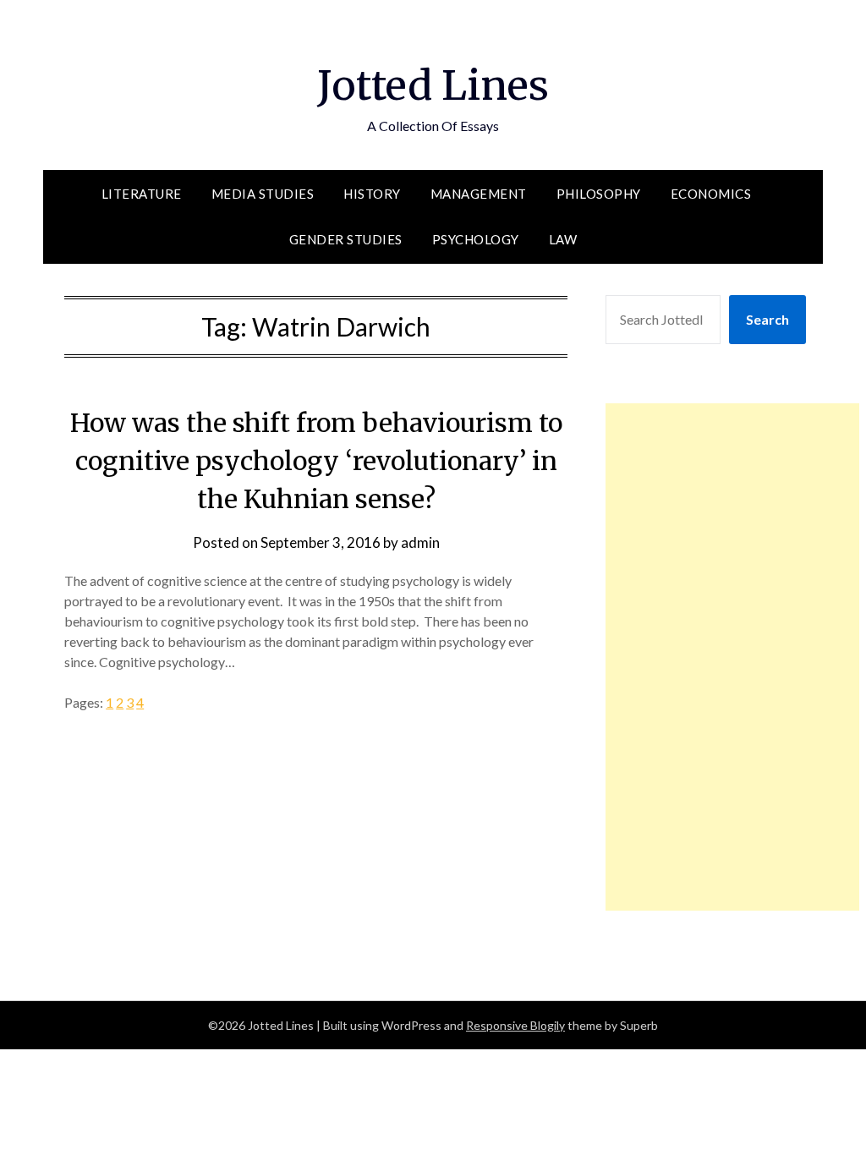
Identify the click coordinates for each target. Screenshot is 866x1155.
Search (767, 319)
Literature (141, 193)
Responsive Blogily (515, 1025)
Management (478, 193)
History (372, 193)
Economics (711, 193)
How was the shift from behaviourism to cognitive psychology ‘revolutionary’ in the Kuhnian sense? (316, 461)
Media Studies (263, 193)
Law (563, 239)
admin (420, 542)
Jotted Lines (433, 85)
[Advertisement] (732, 657)
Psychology (475, 239)
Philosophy (598, 193)
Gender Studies (346, 239)
